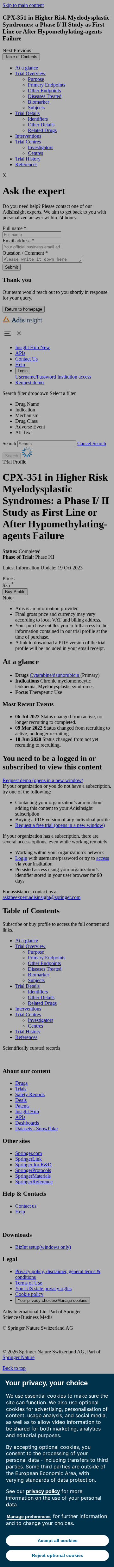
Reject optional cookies (57, 1555)
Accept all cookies (58, 1540)
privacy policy (43, 1491)
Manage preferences (29, 1516)
